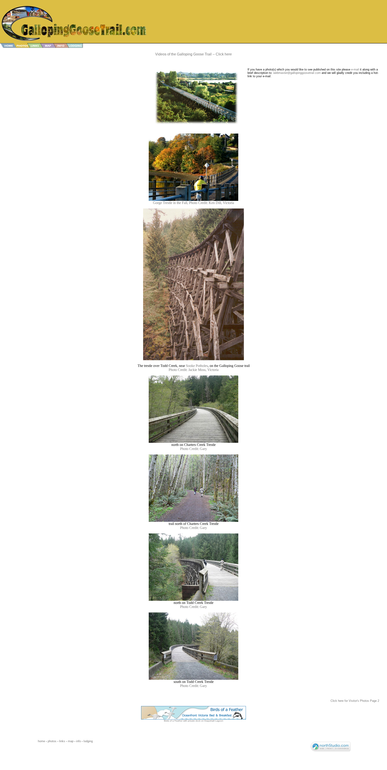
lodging (88, 741)
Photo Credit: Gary (193, 449)
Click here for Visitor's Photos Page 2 (355, 700)
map (70, 741)
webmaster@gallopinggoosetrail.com (297, 73)
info (78, 741)
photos (52, 741)
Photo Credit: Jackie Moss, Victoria (194, 370)
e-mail (355, 69)
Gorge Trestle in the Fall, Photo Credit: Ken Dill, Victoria (193, 203)
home (41, 741)
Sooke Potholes (197, 366)
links (62, 741)
